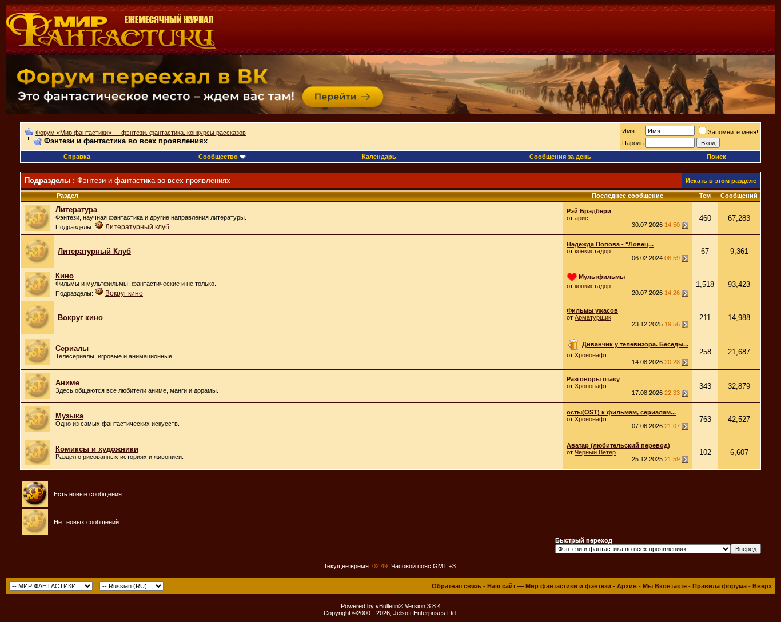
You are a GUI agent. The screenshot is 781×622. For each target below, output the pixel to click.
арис (581, 217)
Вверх (762, 586)
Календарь (379, 156)
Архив (627, 586)
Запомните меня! (733, 132)
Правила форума (719, 586)
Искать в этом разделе (721, 180)
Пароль (633, 142)
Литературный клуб (137, 227)
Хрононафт (591, 355)
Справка (76, 156)
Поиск (716, 156)
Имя (628, 130)
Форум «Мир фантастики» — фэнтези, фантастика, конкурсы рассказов (140, 132)
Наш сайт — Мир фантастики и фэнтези (549, 586)
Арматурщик (593, 317)
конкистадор (593, 251)
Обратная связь (456, 586)
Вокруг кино (124, 293)
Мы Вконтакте (665, 586)
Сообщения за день (560, 156)
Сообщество (218, 156)
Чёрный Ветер (595, 452)
